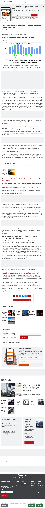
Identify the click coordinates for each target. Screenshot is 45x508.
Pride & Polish (17, 399)
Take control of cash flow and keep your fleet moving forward (4, 173)
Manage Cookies (5, 505)
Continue (23, 337)
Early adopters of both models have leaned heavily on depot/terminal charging (20, 272)
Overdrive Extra (27, 383)
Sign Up (4, 495)
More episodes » (6, 428)
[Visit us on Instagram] (27, 483)
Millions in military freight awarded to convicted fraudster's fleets (3, 402)
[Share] (20, 296)
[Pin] (29, 296)
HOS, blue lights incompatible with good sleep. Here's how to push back (32, 313)
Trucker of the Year (33, 399)
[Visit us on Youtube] (25, 483)
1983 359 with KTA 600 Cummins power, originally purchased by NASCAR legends (18, 403)
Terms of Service (33, 18)
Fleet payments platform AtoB (9, 131)
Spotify (4, 433)
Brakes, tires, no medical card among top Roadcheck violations (4, 410)
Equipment (3, 407)
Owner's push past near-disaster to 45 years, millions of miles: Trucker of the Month (33, 403)
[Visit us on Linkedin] (22, 483)
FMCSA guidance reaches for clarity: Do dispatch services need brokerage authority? (4, 320)
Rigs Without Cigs (31, 187)
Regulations (5, 317)
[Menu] (1, 2)
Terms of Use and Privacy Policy (30, 17)
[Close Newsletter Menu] (43, 6)
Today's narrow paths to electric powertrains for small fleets (21, 269)
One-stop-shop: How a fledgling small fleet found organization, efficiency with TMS (18, 313)
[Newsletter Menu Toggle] (43, 2)
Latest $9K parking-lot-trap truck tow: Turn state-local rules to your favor (10, 425)
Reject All (39, 505)
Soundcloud (10, 433)
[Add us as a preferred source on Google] (17, 296)
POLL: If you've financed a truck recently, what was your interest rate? (23, 126)
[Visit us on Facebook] (16, 483)
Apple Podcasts (6, 431)
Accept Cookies (31, 505)
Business (4, 23)
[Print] (14, 296)
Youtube (13, 431)
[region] (22, 503)
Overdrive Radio (4, 310)
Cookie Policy (39, 503)
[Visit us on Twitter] (19, 483)
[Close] (43, 501)
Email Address (23, 331)
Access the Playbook (29, 442)
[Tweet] (26, 296)
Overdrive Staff (5, 29)
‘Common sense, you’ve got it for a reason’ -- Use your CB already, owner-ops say (4, 314)
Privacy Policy (27, 18)
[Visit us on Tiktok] (16, 485)
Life (30, 309)
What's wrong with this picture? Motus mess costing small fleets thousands (31, 388)
